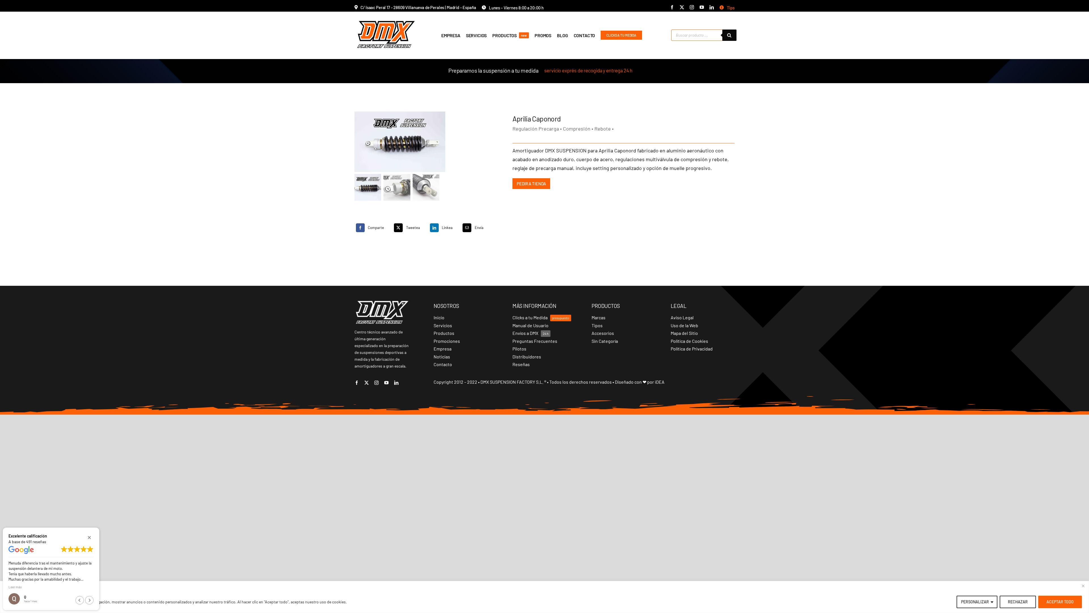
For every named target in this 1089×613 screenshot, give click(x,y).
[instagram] (692, 7)
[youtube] (702, 7)
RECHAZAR (1018, 601)
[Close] (1083, 585)
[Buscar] (729, 35)
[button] (89, 537)
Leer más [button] (15, 587)
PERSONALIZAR (975, 601)
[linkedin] (712, 7)
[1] (425, 142)
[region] (544, 597)
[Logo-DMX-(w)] (382, 302)
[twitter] (682, 7)
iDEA (659, 382)
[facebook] (672, 7)
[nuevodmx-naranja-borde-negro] (386, 20)
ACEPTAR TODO (1060, 601)
